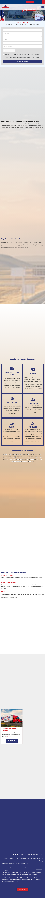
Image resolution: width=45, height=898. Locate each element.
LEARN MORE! (30, 1)
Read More (9, 736)
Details (4, 714)
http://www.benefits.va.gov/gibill (13, 881)
